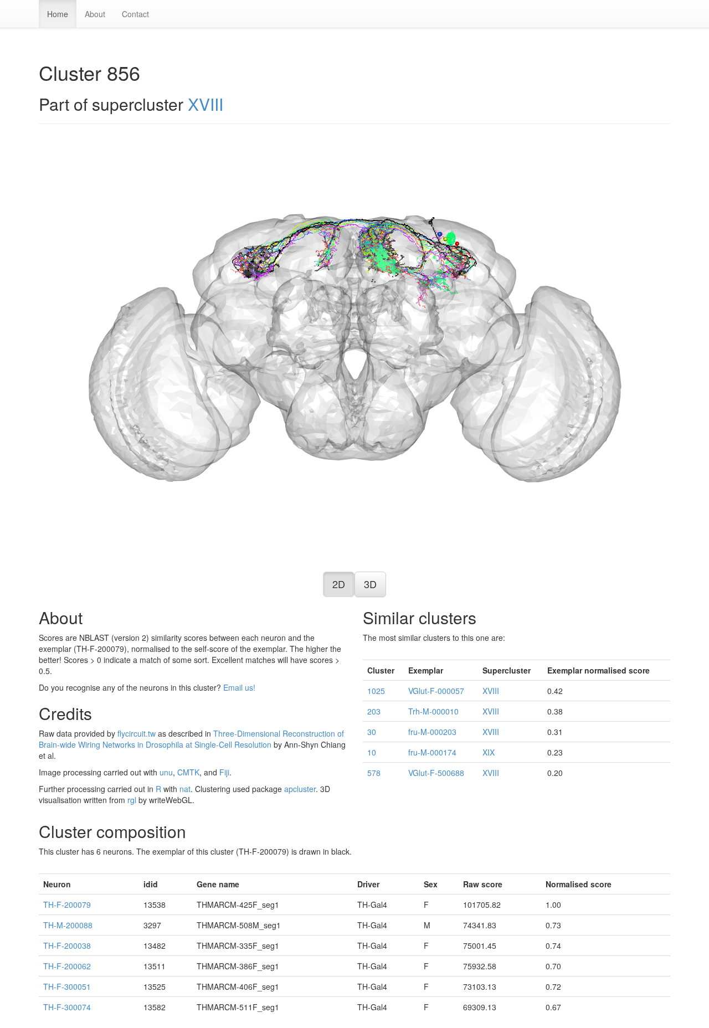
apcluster (300, 788)
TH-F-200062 (67, 966)
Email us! (239, 687)
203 (374, 711)
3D (370, 584)
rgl (131, 799)
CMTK (188, 772)
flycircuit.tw (136, 733)
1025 (376, 690)
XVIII (205, 104)
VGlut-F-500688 (436, 772)
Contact (135, 13)
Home (57, 13)
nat (185, 788)
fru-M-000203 (432, 731)
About (95, 13)
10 (371, 752)
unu (166, 772)
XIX (488, 752)
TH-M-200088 (68, 925)
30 (371, 731)
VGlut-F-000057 (436, 690)
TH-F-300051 (67, 986)
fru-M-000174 (432, 752)
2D (338, 584)
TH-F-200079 (67, 904)
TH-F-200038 (67, 945)
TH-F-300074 (67, 1006)
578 (374, 772)
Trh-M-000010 (433, 711)
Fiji (224, 772)
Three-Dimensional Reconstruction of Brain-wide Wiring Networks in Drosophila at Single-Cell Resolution (191, 739)
